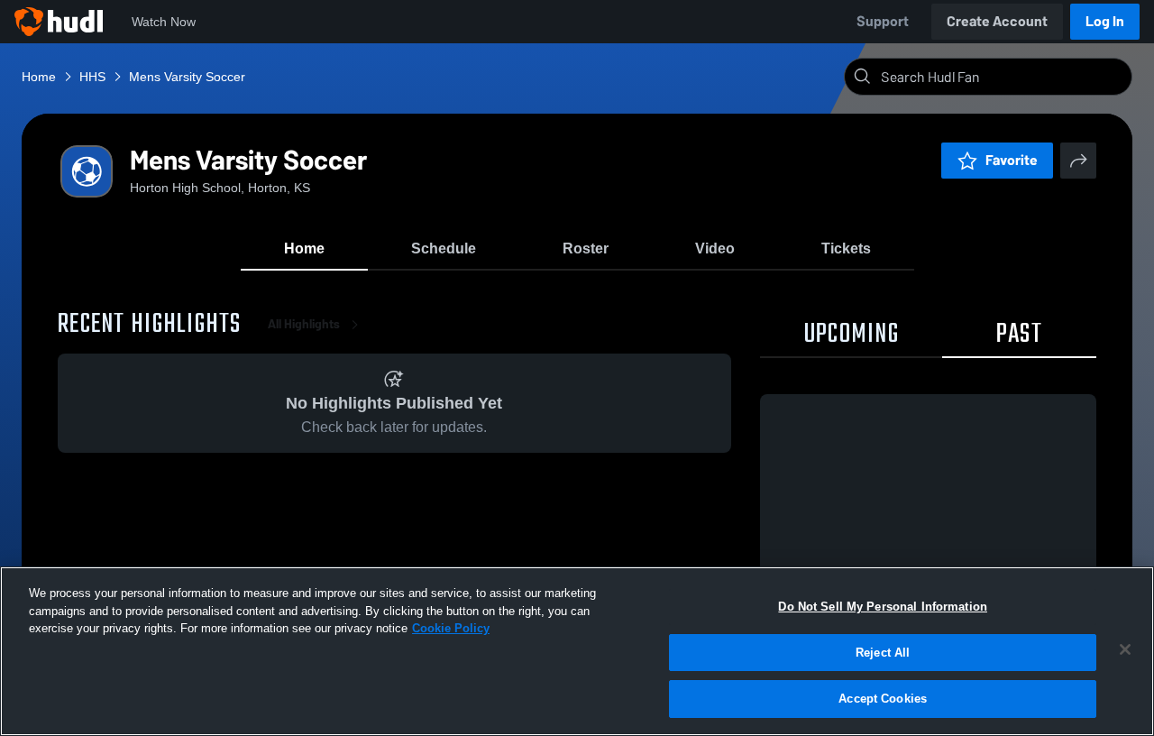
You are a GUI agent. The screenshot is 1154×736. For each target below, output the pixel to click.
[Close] (1125, 649)
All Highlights (304, 324)
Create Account (997, 21)
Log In (1104, 21)
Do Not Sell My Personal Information (882, 606)
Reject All (883, 652)
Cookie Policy (451, 628)
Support (882, 21)
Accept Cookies (882, 698)
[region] (577, 651)
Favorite (1011, 160)
